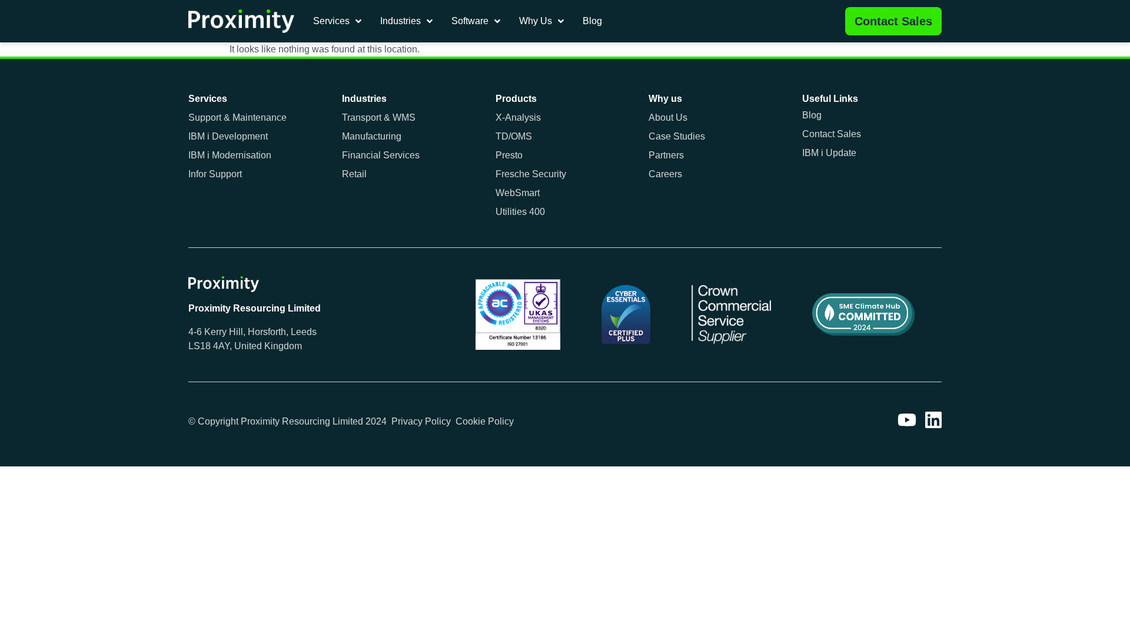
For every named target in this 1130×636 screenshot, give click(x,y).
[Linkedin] (933, 419)
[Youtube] (907, 419)
